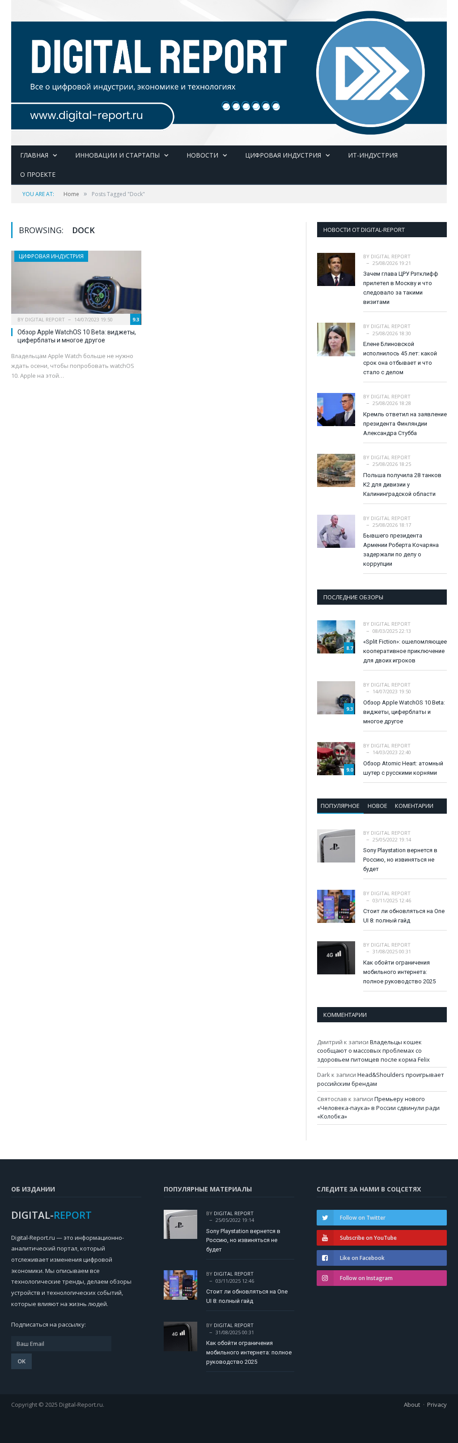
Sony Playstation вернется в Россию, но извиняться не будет (400, 859)
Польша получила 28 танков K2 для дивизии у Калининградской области (402, 484)
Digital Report (45, 319)
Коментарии (414, 806)
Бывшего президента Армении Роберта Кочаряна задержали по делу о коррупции (401, 549)
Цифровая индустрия (283, 155)
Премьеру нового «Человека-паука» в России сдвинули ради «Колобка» (378, 1107)
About (412, 1404)
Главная (34, 155)
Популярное (340, 806)
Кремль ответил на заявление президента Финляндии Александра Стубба (405, 423)
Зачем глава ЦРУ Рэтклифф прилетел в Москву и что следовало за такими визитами (400, 287)
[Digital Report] (229, 70)
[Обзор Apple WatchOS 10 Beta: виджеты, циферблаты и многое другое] (76, 285)
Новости (202, 155)
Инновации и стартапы (117, 155)
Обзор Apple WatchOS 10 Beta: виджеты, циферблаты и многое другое (404, 712)
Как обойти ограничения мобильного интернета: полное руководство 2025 (399, 972)
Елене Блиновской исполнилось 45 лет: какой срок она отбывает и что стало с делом (400, 358)
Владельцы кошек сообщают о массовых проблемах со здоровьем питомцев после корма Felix (373, 1050)
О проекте (37, 174)
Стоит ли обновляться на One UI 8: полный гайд (404, 916)
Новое (377, 806)
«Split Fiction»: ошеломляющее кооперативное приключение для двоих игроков (405, 651)
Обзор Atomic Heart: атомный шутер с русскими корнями (403, 768)
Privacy (437, 1404)
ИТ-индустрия (373, 155)
